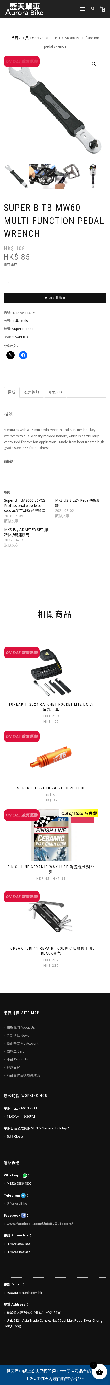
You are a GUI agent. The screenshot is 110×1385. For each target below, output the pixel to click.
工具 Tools (30, 37)
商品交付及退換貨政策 (23, 1075)
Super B (18, 328)
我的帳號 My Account (22, 1043)
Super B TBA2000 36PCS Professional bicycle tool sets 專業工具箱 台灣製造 (24, 505)
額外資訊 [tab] (32, 392)
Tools (30, 328)
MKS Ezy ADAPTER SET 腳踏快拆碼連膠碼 (26, 532)
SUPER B (21, 336)
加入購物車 (57, 298)
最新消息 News (18, 1035)
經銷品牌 (13, 1067)
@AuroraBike (17, 1203)
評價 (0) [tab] (55, 392)
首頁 (14, 37)
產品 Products (17, 1059)
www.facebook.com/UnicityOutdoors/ (40, 1223)
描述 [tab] (12, 392)
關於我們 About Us (21, 1027)
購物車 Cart (15, 1051)
